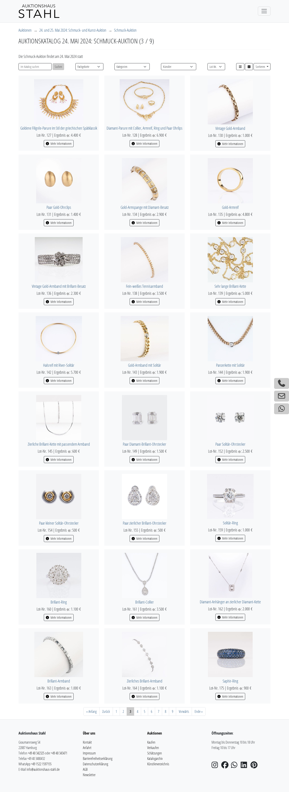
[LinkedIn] (245, 766)
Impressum (89, 753)
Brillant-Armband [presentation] (58, 681)
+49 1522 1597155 (41, 763)
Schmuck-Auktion (125, 30)
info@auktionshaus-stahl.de (43, 769)
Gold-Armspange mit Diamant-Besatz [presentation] (145, 207)
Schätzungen (154, 753)
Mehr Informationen (61, 143)
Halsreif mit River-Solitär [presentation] (58, 365)
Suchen (58, 66)
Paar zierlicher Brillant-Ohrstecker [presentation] (144, 523)
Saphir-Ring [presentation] (230, 681)
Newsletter (89, 774)
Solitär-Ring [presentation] (230, 523)
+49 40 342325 (36, 753)
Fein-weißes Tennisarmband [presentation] (144, 286)
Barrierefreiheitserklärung (97, 758)
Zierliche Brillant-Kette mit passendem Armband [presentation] (59, 444)
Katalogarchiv (155, 758)
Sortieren (261, 66)
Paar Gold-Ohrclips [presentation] (59, 207)
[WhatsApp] (235, 766)
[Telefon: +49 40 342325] (281, 383)
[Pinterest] (254, 766)
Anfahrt (87, 747)
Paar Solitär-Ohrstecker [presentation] (230, 444)
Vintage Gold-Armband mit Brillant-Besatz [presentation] (59, 286)
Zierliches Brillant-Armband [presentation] (144, 681)
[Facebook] (225, 766)
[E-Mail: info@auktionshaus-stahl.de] (281, 396)
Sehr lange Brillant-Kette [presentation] (230, 286)
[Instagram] (216, 766)
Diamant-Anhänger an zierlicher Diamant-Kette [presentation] (230, 601)
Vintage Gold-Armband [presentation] (230, 128)
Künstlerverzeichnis (158, 763)
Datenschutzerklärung (95, 763)
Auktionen (25, 30)
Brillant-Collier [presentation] (144, 602)
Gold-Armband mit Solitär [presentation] (144, 365)
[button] (240, 66)
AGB (85, 769)
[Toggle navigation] (264, 11)
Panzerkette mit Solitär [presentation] (230, 365)
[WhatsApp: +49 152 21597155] (281, 408)
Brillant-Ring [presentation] (59, 602)
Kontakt (87, 742)
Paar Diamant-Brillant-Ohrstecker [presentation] (144, 444)
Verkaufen (153, 747)
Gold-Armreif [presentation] (230, 207)
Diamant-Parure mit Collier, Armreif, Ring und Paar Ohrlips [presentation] (144, 128)
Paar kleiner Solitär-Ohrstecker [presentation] (59, 523)
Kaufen (151, 742)
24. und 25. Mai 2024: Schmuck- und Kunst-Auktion (72, 30)
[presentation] (58, 101)
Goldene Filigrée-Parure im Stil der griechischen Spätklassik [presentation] (58, 128)
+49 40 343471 (59, 753)
